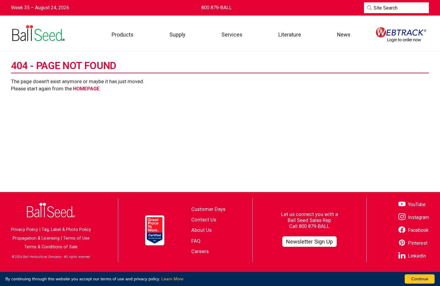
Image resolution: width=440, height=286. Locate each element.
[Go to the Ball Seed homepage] (38, 33)
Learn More (172, 278)
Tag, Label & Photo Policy (66, 229)
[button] (122, 34)
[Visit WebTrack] (401, 35)
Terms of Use (76, 238)
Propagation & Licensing (36, 238)
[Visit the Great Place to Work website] (154, 230)
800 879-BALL (314, 226)
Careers (200, 251)
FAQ (196, 241)
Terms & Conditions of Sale (51, 247)
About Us (201, 230)
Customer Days (208, 209)
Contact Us (203, 220)
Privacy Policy (24, 229)
